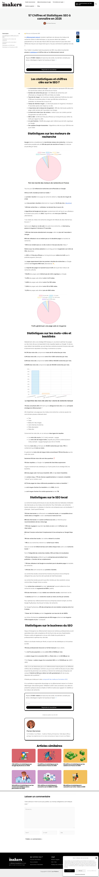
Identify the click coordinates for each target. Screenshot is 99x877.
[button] (96, 858)
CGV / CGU (54, 862)
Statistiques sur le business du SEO (10, 47)
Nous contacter (34, 862)
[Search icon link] (96, 4)
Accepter (69, 870)
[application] (64, 2)
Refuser (80, 870)
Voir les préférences (91, 870)
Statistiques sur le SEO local (8, 45)
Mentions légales (55, 859)
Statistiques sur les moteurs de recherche (9, 39)
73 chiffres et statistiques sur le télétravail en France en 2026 (48, 764)
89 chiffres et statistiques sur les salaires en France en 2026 (74, 764)
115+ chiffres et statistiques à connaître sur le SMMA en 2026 (47, 786)
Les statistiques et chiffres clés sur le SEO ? (10, 36)
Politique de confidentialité (80, 874)
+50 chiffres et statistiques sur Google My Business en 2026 (22, 764)
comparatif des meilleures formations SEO (55, 679)
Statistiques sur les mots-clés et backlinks (9, 43)
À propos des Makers (35, 859)
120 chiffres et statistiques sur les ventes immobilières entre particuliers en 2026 (23, 786)
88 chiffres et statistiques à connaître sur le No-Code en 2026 (74, 786)
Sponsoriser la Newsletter (36, 864)
